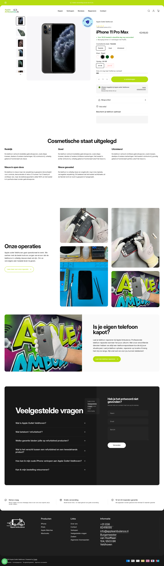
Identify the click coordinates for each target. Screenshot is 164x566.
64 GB (100, 65)
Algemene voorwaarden (41, 562)
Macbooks (45, 533)
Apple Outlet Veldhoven (104, 22)
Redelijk (100, 48)
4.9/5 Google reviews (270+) (104, 27)
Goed (110, 48)
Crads (35, 559)
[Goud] (112, 57)
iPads (43, 527)
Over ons (74, 524)
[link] (108, 539)
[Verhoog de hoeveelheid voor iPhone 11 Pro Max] (107, 79)
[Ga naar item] (20, 20)
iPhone (43, 524)
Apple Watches (47, 530)
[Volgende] (85, 48)
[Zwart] (102, 57)
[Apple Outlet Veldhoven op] (5, 3)
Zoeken (73, 537)
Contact (74, 527)
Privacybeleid (8, 562)
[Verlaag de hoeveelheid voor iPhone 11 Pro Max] (98, 79)
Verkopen (74, 530)
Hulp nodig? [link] (102, 106)
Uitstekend (120, 48)
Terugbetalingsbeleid (28, 562)
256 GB (109, 65)
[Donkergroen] (107, 57)
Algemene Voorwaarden (80, 540)
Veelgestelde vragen (79, 533)
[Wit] (97, 57)
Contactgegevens (17, 562)
